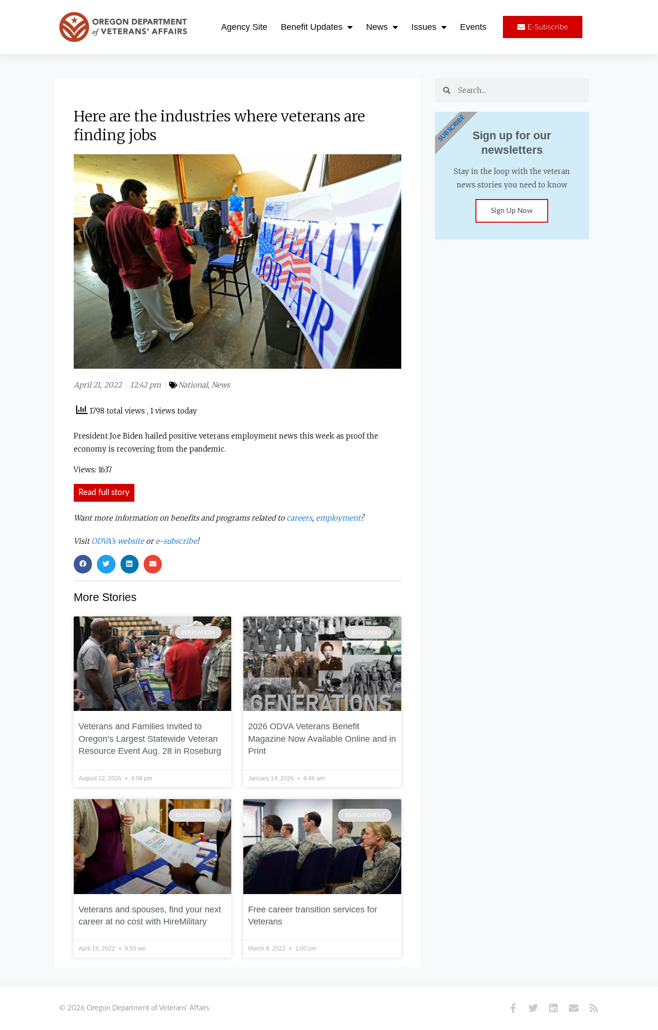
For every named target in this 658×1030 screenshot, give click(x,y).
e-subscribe (176, 541)
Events (473, 27)
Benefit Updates (311, 27)
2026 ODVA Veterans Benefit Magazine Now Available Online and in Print (322, 739)
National (193, 384)
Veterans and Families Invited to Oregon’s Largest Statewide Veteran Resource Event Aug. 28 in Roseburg (150, 739)
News (377, 27)
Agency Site (244, 27)
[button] (83, 564)
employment (338, 517)
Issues (423, 27)
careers (299, 517)
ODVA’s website (118, 541)
